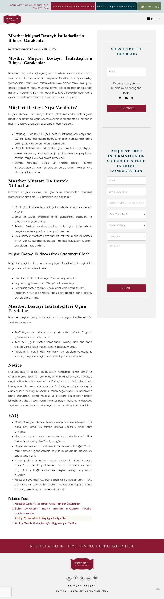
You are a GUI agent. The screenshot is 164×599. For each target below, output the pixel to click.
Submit (126, 288)
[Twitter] (82, 577)
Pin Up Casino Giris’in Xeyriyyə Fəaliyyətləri (40, 518)
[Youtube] (95, 577)
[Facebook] (76, 577)
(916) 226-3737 (41, 8)
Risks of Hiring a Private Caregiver (116, 6)
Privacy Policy (82, 586)
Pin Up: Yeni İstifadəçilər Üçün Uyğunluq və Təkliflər (46, 523)
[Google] (69, 577)
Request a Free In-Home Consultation (73, 6)
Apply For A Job (149, 6)
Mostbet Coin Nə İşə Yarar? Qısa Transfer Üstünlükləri (47, 503)
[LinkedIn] (89, 577)
